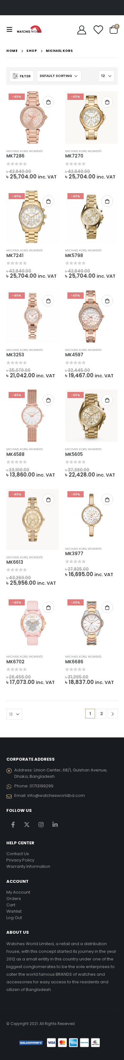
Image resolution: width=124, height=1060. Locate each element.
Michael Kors (17, 151)
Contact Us (17, 854)
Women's (36, 151)
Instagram (41, 825)
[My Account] (82, 29)
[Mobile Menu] (11, 29)
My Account (18, 892)
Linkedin (55, 825)
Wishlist (14, 911)
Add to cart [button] (48, 102)
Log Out (14, 918)
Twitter (27, 825)
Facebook (13, 825)
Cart (10, 905)
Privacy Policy (20, 860)
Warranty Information (28, 866)
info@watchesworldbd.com (56, 795)
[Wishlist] (98, 29)
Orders (13, 899)
